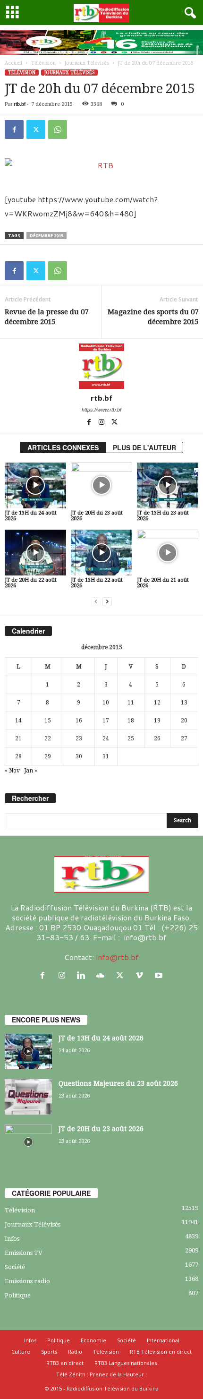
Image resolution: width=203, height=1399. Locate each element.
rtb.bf (19, 104)
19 (157, 720)
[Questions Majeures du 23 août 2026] (28, 1097)
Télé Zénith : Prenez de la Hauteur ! (101, 1374)
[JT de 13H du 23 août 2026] (167, 485)
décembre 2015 (46, 235)
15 (47, 720)
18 (130, 720)
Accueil (13, 63)
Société (15, 1266)
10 (105, 702)
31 (105, 756)
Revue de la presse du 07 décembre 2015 (46, 317)
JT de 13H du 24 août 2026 (31, 516)
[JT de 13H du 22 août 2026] (101, 552)
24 (105, 738)
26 (157, 738)
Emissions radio (27, 1281)
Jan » (30, 770)
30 (79, 756)
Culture (20, 1351)
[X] (35, 129)
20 (184, 720)
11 (130, 702)
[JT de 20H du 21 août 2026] (167, 552)
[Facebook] (14, 129)
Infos (12, 1238)
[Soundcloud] (102, 975)
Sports (49, 1351)
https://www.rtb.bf (101, 409)
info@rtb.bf (117, 957)
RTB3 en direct (65, 1362)
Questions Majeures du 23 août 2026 (118, 1083)
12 (157, 702)
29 (47, 756)
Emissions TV (23, 1252)
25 (130, 738)
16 (79, 720)
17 (105, 720)
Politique (18, 1295)
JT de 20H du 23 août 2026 (97, 516)
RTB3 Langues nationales (125, 1362)
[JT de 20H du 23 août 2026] (101, 485)
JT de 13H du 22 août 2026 (97, 583)
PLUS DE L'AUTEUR (144, 447)
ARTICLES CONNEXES (63, 447)
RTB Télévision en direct (161, 1351)
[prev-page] (96, 602)
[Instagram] (102, 423)
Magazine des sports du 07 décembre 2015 (153, 317)
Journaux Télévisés (87, 63)
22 (47, 738)
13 (184, 702)
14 (18, 720)
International (163, 1340)
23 (79, 738)
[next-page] (107, 602)
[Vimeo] (141, 975)
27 (184, 738)
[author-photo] (101, 366)
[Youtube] (160, 975)
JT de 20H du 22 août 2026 (31, 583)
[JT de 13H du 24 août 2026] (35, 485)
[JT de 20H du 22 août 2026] (35, 552)
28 (18, 756)
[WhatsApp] (57, 129)
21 (18, 738)
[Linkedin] (83, 975)
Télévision (43, 63)
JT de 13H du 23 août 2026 (163, 516)
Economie (93, 1340)
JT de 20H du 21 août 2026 (163, 583)
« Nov (12, 770)
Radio (75, 1351)
